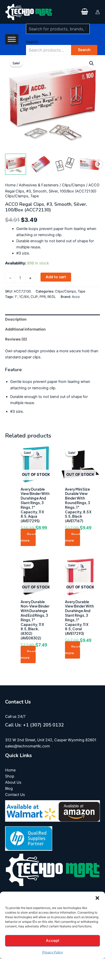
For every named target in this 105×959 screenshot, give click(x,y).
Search (32, 42)
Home (10, 185)
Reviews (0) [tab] (16, 339)
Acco (76, 297)
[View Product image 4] (89, 164)
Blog (9, 788)
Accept (52, 940)
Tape (34, 196)
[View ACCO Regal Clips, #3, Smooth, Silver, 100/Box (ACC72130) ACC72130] (15, 164)
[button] (97, 898)
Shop (9, 776)
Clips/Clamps (73, 185)
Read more (28, 537)
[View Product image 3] (65, 164)
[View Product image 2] (40, 164)
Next (98, 164)
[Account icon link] (97, 12)
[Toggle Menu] (12, 39)
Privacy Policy (52, 952)
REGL (51, 297)
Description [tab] (16, 319)
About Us (13, 782)
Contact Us (15, 794)
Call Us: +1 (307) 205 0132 (34, 725)
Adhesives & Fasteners (39, 185)
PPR (43, 297)
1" (16, 297)
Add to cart (56, 277)
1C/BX (24, 297)
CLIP (34, 297)
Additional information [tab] (25, 329)
